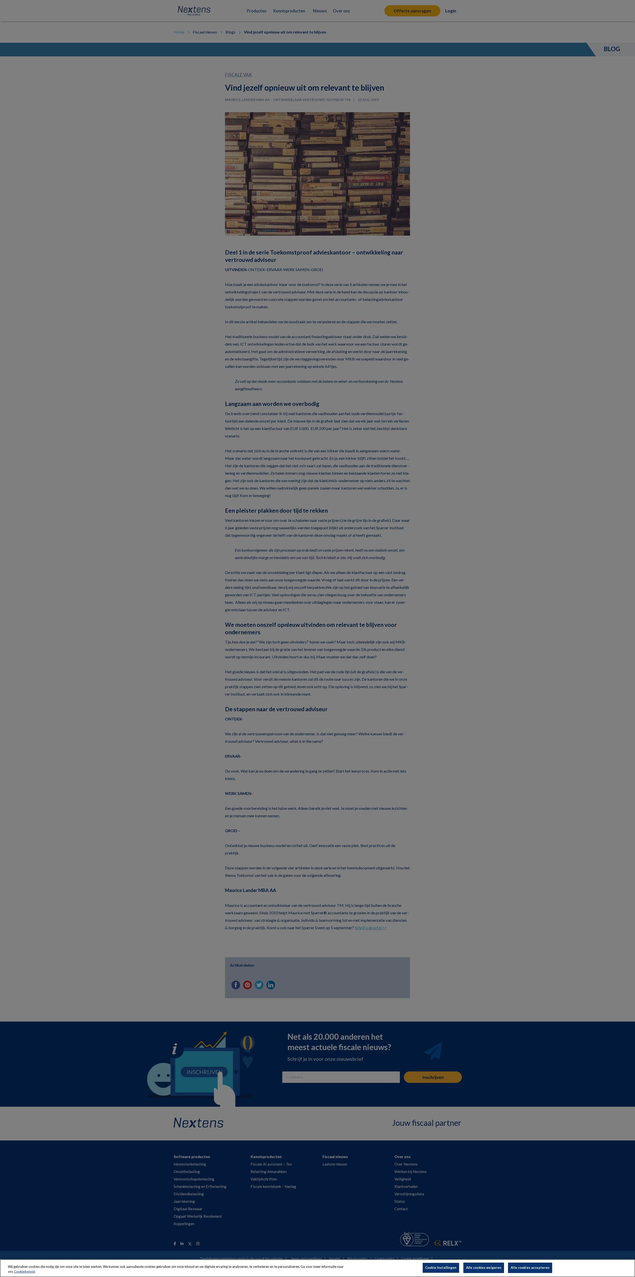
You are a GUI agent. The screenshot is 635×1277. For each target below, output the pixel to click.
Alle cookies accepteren (530, 1268)
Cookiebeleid (24, 1272)
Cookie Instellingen (440, 1268)
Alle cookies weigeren (484, 1268)
